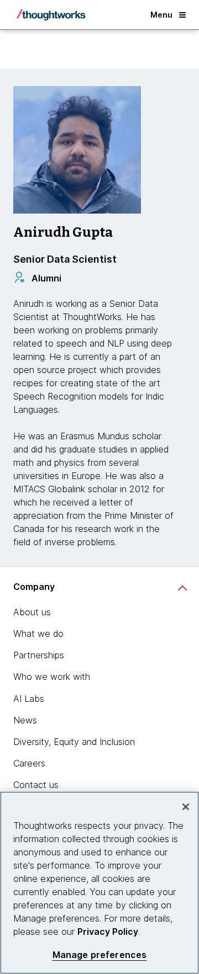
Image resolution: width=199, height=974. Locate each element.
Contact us (36, 784)
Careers (29, 763)
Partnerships (38, 655)
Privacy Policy (107, 931)
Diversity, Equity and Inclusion (74, 741)
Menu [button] (161, 14)
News (25, 720)
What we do (38, 633)
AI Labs (28, 698)
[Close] (186, 807)
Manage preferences (100, 955)
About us (32, 612)
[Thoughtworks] (50, 14)
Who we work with (51, 676)
